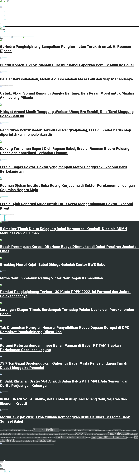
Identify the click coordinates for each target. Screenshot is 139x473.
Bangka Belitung (46, 430)
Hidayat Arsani (48, 434)
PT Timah (130, 437)
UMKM (54, 441)
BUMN (118, 430)
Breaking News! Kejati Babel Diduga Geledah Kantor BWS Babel (53, 264)
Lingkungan (71, 434)
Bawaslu (101, 430)
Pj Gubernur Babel (65, 437)
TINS (48, 440)
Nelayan (93, 434)
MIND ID (81, 433)
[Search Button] (4, 26)
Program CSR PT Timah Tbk (109, 437)
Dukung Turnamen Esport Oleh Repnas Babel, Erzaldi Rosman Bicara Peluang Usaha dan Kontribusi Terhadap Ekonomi (65, 150)
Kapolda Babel (59, 434)
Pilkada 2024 (51, 437)
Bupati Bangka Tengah (128, 430)
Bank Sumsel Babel (91, 430)
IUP (54, 434)
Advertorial (7, 430)
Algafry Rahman (18, 430)
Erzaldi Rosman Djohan (23, 434)
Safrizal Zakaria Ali (28, 441)
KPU (66, 434)
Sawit (35, 441)
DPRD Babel (10, 434)
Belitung (106, 430)
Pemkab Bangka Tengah (8, 437)
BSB (114, 430)
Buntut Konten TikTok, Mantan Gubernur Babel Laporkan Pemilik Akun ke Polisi (67, 65)
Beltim (111, 430)
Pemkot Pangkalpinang (25, 437)
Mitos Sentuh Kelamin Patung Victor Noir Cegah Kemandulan (51, 278)
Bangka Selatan (65, 430)
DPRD (2, 434)
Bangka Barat (29, 430)
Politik (88, 437)
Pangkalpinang (102, 434)
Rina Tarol (18, 441)
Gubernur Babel (37, 434)
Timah (41, 440)
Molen (88, 434)
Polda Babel (80, 437)
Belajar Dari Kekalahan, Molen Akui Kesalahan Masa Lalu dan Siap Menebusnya (66, 79)
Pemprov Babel (41, 437)
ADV (1, 430)
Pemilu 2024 (133, 434)
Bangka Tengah (77, 430)
